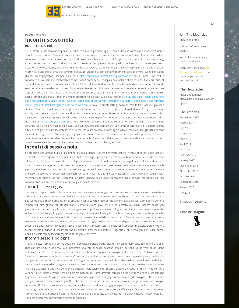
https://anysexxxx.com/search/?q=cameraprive (106, 76)
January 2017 (187, 160)
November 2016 (189, 171)
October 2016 (187, 176)
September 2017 (189, 117)
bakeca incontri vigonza (66, 7)
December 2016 (189, 165)
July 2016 (185, 192)
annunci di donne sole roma (161, 7)
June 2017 (185, 133)
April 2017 (185, 144)
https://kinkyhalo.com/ (53, 121)
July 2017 (185, 128)
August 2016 (187, 187)
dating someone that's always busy (74, 15)
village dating (94, 7)
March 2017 (186, 149)
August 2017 (187, 122)
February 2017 (188, 155)
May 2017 (185, 138)
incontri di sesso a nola (125, 7)
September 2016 (189, 181)
